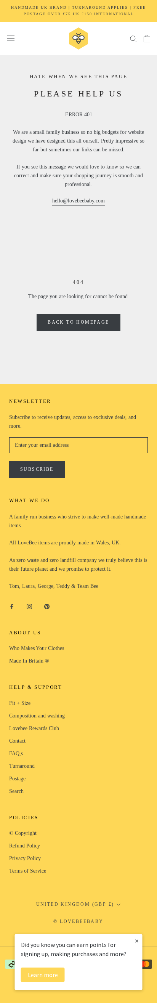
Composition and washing (37, 716)
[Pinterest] (47, 606)
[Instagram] (29, 606)
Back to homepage (78, 322)
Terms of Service (27, 871)
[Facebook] (11, 606)
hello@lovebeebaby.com (78, 201)
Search (16, 791)
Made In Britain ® (29, 661)
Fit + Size (19, 703)
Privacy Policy (25, 858)
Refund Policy (24, 846)
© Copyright (23, 833)
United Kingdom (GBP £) (75, 904)
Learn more (43, 975)
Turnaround (22, 766)
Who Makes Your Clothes (36, 648)
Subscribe (37, 469)
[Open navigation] (10, 38)
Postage (17, 779)
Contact (17, 741)
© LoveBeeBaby (78, 921)
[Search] (133, 38)
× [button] (137, 940)
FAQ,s (16, 753)
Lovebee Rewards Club (34, 728)
